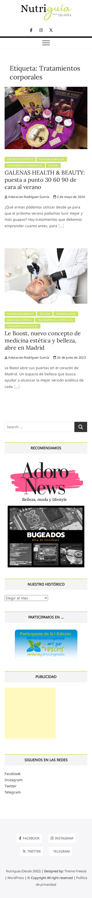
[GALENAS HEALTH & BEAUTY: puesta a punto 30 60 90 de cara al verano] (46, 89)
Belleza (45, 314)
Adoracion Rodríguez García (28, 197)
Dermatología (66, 314)
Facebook (12, 773)
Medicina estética (19, 320)
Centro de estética (20, 159)
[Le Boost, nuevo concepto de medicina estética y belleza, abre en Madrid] (46, 251)
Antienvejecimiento (20, 314)
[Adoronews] (46, 461)
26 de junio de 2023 (71, 357)
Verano (53, 165)
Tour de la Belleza (51, 159)
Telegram (13, 792)
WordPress (15, 877)
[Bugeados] (46, 507)
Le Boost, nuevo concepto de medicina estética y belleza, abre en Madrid (43, 340)
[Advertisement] (30, 713)
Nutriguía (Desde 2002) (23, 871)
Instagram (13, 779)
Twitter (11, 786)
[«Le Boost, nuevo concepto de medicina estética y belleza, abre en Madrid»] (17, 387)
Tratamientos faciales (22, 326)
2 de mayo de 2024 (70, 197)
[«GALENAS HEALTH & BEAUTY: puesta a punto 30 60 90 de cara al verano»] (61, 226)
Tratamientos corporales (24, 165)
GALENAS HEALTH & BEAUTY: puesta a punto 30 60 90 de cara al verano (45, 179)
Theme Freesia (75, 871)
